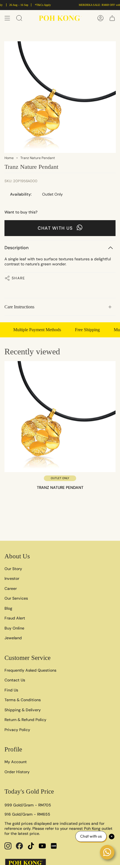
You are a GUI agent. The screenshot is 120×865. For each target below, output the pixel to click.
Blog (8, 608)
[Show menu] (7, 18)
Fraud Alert (14, 618)
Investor (11, 578)
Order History (17, 771)
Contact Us (14, 680)
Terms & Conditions (22, 699)
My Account (15, 761)
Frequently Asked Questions (30, 670)
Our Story (13, 568)
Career (10, 588)
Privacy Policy (17, 729)
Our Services (16, 598)
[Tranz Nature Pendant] (60, 416)
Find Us (11, 690)
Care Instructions (19, 306)
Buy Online (14, 628)
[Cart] (112, 18)
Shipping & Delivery (22, 709)
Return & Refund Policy (25, 719)
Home (9, 158)
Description (16, 248)
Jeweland (13, 637)
